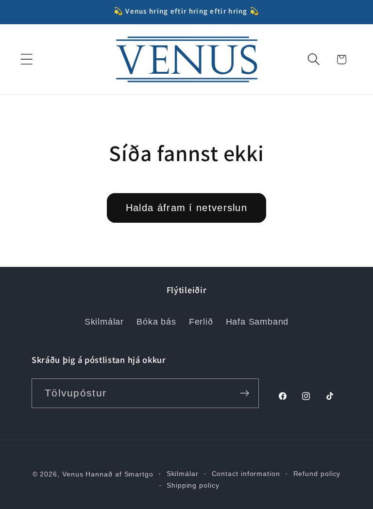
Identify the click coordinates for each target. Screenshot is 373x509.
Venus (73, 474)
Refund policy (317, 473)
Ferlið (201, 322)
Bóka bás (156, 322)
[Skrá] (244, 393)
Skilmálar (104, 322)
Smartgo (138, 474)
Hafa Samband (257, 322)
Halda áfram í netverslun (186, 207)
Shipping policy (193, 485)
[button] (26, 59)
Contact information (246, 473)
